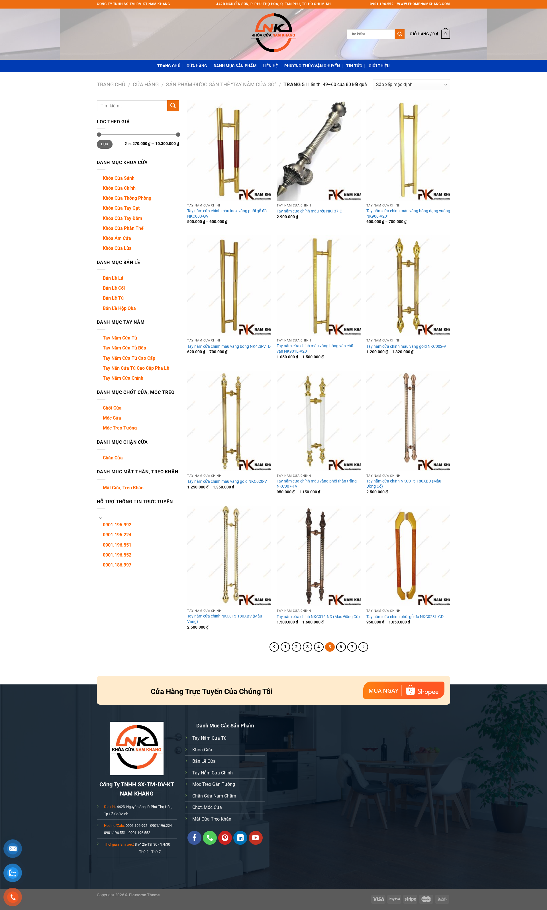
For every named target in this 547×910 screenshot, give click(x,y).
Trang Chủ (168, 66)
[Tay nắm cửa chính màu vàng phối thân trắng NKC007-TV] (319, 421)
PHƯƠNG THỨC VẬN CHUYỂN (312, 66)
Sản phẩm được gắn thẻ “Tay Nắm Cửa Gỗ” (221, 84)
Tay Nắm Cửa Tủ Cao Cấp (129, 358)
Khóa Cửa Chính (119, 188)
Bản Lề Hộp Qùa (119, 308)
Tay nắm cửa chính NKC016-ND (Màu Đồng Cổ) (318, 616)
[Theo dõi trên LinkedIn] (240, 838)
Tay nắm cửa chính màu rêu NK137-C (309, 211)
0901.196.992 (117, 524)
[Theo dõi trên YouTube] (256, 838)
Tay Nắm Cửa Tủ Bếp (124, 348)
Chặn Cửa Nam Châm (214, 796)
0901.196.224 (117, 534)
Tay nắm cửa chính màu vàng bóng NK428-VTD (229, 346)
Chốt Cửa (112, 408)
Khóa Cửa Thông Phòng (127, 198)
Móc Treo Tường (120, 428)
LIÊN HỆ (270, 66)
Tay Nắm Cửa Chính (123, 378)
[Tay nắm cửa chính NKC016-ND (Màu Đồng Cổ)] (319, 556)
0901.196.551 (117, 545)
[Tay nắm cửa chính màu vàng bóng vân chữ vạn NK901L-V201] (319, 285)
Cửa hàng (197, 66)
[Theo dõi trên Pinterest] (225, 838)
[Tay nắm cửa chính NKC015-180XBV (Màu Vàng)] (229, 556)
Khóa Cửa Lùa (117, 248)
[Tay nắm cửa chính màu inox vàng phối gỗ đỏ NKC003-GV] (229, 150)
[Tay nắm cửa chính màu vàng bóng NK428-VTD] (229, 285)
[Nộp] (400, 34)
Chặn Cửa (113, 458)
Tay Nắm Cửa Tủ (120, 338)
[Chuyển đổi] (100, 517)
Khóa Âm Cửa (117, 238)
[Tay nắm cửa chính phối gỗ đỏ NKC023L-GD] (408, 556)
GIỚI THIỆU (379, 66)
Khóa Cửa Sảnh (118, 178)
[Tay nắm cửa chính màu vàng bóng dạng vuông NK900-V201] (408, 150)
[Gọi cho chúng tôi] (210, 838)
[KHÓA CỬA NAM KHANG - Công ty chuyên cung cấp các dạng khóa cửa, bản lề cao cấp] (273, 34)
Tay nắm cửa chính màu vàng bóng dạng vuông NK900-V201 (408, 213)
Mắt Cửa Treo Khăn (211, 819)
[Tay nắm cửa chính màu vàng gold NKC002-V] (408, 285)
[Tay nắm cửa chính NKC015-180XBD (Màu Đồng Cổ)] (408, 421)
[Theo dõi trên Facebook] (194, 838)
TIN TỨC (354, 66)
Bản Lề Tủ (113, 298)
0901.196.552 (117, 555)
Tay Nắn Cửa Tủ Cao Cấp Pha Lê (136, 368)
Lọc (104, 144)
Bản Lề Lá (113, 278)
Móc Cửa (112, 418)
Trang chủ (111, 84)
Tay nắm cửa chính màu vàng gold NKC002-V (406, 346)
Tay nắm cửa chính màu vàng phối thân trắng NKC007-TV (317, 484)
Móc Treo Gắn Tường (213, 784)
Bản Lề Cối (114, 288)
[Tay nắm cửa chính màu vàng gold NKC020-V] (229, 421)
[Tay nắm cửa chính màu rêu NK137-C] (319, 150)
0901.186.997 (117, 565)
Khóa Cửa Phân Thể (123, 228)
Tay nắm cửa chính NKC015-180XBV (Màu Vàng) (224, 619)
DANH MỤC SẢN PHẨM (235, 66)
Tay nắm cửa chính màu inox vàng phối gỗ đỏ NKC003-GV (227, 213)
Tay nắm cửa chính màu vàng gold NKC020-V (227, 481)
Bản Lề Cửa (204, 761)
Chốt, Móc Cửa (207, 807)
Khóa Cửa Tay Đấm (122, 218)
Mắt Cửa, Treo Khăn (123, 487)
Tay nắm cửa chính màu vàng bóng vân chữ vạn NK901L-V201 (315, 348)
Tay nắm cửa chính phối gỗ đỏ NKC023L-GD (405, 616)
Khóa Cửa (202, 749)
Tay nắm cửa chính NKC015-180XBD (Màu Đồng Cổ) (403, 484)
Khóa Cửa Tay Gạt (121, 208)
